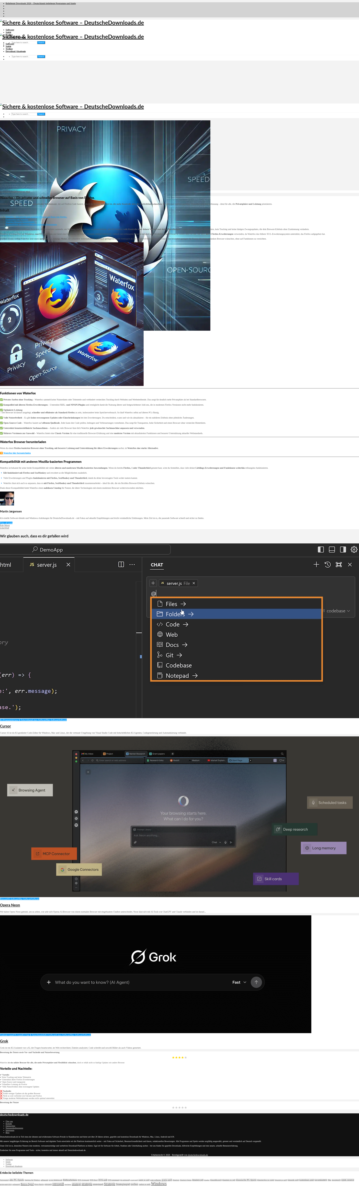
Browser (4, 899)
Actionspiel (4, 1180)
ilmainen (176, 1180)
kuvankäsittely (321, 1180)
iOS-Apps (17, 1035)
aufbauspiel (44, 1180)
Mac (329, 1180)
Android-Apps (6, 1035)
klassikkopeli (216, 1180)
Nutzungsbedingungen (14, 1128)
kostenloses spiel (306, 1180)
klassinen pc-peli (228, 1180)
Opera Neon (10, 905)
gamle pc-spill (144, 1180)
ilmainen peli (197, 1180)
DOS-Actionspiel (83, 1180)
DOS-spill (102, 1180)
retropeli (48, 1184)
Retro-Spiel (27, 1184)
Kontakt (9, 1124)
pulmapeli (16, 1184)
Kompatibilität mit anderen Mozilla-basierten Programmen (31, 224)
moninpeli (336, 1180)
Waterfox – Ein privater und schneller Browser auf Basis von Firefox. (36, 217)
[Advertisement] (179, 82)
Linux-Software (39, 720)
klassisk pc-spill (281, 1180)
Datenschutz (10, 1126)
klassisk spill (293, 1180)
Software (10, 30)
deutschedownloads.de (198, 1155)
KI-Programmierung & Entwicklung (16, 720)
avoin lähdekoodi (55, 1180)
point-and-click (6, 1184)
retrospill (58, 1184)
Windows (159, 1183)
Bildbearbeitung (70, 1180)
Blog (7, 1133)
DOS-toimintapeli (114, 1180)
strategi (76, 1184)
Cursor (5, 726)
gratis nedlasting (155, 1180)
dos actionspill (125, 1180)
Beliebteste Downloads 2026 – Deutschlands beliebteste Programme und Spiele (41, 3)
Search (41, 43)
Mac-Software (52, 720)
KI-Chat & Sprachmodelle (33, 1035)
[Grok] (155, 1032)
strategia (86, 1184)
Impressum (10, 1130)
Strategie (109, 1184)
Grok (4, 1041)
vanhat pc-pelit (144, 1184)
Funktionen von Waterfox (17, 219)
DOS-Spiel (94, 1180)
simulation (68, 1184)
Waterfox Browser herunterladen (20, 222)
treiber (134, 1184)
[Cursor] (179, 717)
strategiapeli (98, 1184)
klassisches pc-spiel (265, 1180)
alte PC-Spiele (16, 1179)
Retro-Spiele (39, 1184)
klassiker (207, 1180)
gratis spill (167, 1179)
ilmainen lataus (186, 1180)
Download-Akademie (16, 51)
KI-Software (13, 899)
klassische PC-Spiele (246, 1180)
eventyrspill (134, 1180)
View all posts (6, 523)
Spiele (8, 32)
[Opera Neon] (179, 896)
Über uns (9, 1121)
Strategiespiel (123, 1184)
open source (347, 1179)
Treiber (9, 49)
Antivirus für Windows (32, 1180)
